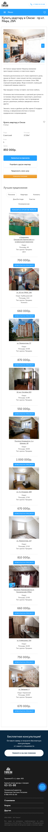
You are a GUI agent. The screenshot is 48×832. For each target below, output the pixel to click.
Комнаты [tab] (36, 195)
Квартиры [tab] (24, 195)
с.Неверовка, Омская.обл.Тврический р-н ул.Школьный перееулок (24, 239)
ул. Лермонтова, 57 (24, 343)
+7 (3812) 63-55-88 (39, 4)
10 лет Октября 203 (24, 392)
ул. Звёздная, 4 (24, 689)
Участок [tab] (32, 199)
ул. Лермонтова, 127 (24, 541)
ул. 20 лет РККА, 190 (24, 292)
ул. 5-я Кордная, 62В (24, 492)
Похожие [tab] (11, 195)
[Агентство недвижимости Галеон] (5, 4)
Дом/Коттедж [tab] (18, 199)
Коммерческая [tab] (24, 204)
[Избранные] (45, 12)
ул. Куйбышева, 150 (24, 640)
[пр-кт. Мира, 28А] (24, 46)
